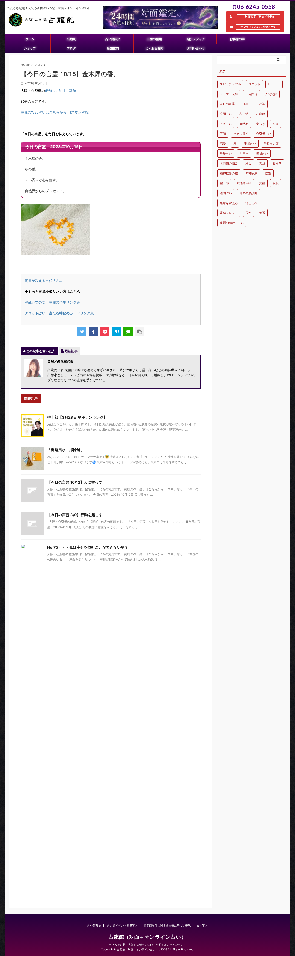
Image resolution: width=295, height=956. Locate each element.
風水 (248, 213)
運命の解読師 (248, 193)
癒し (248, 163)
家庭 (276, 124)
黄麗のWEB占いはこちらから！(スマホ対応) (55, 112)
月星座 (243, 153)
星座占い (226, 153)
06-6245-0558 (255, 6)
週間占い (226, 193)
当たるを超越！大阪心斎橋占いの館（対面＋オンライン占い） (147, 944)
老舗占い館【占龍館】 (62, 90)
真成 (262, 163)
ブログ (71, 48)
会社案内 (202, 925)
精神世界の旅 (229, 173)
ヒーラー (274, 84)
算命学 (277, 163)
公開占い (226, 114)
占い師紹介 (112, 39)
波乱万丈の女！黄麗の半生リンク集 (52, 302)
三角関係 (251, 94)
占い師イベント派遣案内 (122, 925)
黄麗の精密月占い (232, 223)
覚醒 (262, 183)
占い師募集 (94, 925)
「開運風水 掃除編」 (65, 449)
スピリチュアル (230, 84)
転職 (276, 183)
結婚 (268, 173)
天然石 (243, 124)
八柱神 (260, 104)
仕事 (245, 104)
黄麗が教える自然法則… (43, 280)
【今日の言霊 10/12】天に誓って (74, 482)
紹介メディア (196, 39)
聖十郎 (224, 183)
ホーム (29, 39)
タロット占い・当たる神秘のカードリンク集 (59, 313)
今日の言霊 (227, 104)
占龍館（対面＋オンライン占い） (147, 937)
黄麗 (262, 213)
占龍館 (260, 114)
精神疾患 (251, 173)
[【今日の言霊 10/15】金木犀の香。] (116, 331)
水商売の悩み (229, 163)
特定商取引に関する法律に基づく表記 (167, 925)
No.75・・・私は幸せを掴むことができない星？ (87, 547)
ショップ (30, 48)
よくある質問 (154, 48)
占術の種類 (154, 39)
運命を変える (229, 203)
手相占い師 (271, 143)
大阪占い (226, 124)
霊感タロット (229, 213)
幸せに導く (240, 133)
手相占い (250, 143)
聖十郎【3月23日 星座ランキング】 (77, 417)
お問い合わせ (196, 48)
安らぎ (260, 124)
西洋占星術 (243, 183)
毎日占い (262, 153)
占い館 (243, 114)
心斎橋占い (263, 133)
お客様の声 (237, 39)
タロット (254, 84)
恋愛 (223, 143)
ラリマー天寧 (229, 94)
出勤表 (71, 39)
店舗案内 (113, 48)
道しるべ (251, 203)
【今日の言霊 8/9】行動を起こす (75, 514)
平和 (223, 133)
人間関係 (271, 94)
